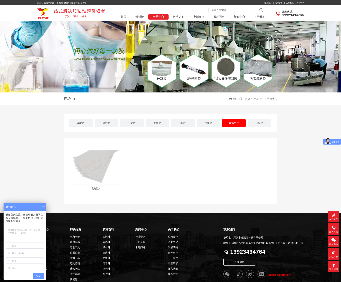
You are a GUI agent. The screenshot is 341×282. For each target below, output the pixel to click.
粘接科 (106, 258)
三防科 (106, 252)
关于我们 (279, 2)
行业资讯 (140, 236)
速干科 (106, 263)
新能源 (73, 279)
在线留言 (239, 261)
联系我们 (290, 2)
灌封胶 (139, 16)
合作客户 (173, 252)
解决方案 (178, 16)
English (300, 2)
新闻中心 (239, 16)
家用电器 (75, 242)
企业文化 (173, 242)
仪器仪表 (75, 252)
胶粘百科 (219, 16)
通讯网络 (75, 268)
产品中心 (158, 16)
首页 (123, 16)
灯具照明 (75, 263)
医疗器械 (75, 274)
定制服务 (199, 16)
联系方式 (173, 274)
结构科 (106, 268)
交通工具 (75, 258)
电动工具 (75, 247)
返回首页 (268, 2)
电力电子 (75, 236)
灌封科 (106, 247)
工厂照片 (173, 258)
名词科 (106, 236)
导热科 (106, 242)
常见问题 (140, 247)
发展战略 (173, 247)
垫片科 (106, 274)
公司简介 (173, 236)
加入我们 (173, 268)
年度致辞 (173, 263)
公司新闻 (140, 242)
